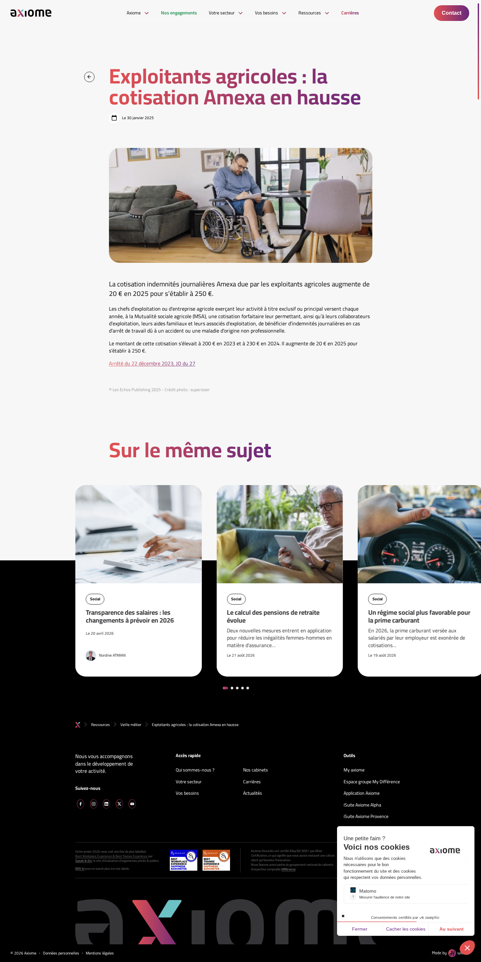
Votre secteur (189, 782)
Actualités (252, 793)
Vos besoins (187, 793)
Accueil (77, 725)
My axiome (354, 770)
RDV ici (79, 868)
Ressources (100, 724)
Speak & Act (83, 861)
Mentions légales (100, 953)
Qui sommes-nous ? (195, 770)
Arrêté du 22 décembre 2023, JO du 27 (152, 363)
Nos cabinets (255, 770)
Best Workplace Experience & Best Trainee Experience (111, 856)
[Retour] (89, 77)
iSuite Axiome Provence (366, 816)
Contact (451, 13)
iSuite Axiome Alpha (362, 805)
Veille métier (130, 724)
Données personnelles (61, 953)
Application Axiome (362, 793)
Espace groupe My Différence (372, 782)
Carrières (252, 782)
